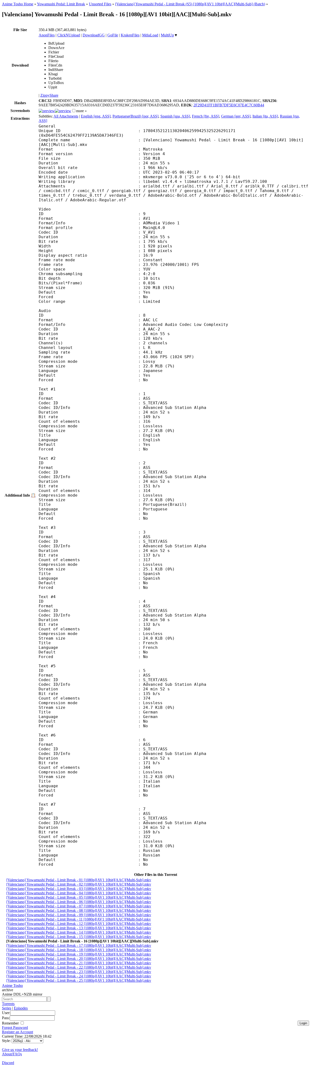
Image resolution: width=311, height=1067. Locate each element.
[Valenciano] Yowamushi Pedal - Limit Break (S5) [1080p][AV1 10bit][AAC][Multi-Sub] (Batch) (190, 4)
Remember (11, 1023)
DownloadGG (94, 35)
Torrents (8, 1004)
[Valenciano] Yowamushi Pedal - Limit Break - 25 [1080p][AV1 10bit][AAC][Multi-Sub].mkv (78, 980)
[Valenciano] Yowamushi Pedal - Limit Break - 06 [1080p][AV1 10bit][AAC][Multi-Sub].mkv (78, 902)
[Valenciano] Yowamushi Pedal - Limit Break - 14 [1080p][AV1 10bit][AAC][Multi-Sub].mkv (78, 932)
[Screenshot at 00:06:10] (63, 111)
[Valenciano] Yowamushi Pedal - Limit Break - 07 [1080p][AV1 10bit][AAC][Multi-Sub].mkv (78, 906)
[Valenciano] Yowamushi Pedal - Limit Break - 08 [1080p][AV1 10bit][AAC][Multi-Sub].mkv (78, 910)
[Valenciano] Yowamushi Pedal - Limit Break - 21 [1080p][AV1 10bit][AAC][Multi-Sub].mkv (78, 963)
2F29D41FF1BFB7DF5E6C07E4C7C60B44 (228, 105)
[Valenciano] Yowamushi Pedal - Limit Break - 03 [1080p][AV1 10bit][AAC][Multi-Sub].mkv (78, 889)
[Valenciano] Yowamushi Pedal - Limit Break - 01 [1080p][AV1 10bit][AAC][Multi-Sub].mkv (78, 880)
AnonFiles (47, 35)
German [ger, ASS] (236, 116)
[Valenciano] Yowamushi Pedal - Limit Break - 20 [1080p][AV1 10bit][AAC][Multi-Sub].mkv (78, 959)
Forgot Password (15, 1027)
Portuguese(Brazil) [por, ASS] (135, 116)
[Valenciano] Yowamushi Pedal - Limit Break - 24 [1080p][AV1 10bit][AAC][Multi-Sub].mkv (78, 976)
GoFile (112, 35)
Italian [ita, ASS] (265, 116)
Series (6, 1008)
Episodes (21, 1008)
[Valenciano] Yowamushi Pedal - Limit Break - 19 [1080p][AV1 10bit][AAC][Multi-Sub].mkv (78, 954)
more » (81, 111)
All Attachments (65, 116)
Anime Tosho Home (17, 4)
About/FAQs (12, 1054)
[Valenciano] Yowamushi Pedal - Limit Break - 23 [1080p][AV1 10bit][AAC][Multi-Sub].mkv (78, 972)
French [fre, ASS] (205, 116)
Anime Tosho (12, 985)
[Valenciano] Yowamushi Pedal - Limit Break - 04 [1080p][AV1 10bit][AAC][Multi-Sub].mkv (78, 893)
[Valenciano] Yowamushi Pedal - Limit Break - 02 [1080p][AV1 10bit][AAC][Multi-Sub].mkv (78, 884)
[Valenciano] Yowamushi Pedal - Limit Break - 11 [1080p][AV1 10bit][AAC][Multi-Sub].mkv (78, 919)
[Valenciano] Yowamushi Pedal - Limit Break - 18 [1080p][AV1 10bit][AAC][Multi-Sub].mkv (78, 950)
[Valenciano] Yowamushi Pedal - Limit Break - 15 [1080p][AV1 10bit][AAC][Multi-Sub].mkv (78, 937)
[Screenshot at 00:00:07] (47, 111)
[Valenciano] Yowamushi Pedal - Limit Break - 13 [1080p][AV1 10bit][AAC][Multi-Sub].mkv (78, 928)
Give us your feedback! (20, 1050)
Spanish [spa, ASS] (175, 116)
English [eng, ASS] (96, 116)
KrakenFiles (130, 35)
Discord (8, 1063)
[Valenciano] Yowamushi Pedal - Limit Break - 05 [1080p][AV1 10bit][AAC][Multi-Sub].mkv (78, 897)
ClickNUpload (68, 35)
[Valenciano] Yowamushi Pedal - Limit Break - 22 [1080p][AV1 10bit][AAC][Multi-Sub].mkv (78, 967)
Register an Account (17, 1032)
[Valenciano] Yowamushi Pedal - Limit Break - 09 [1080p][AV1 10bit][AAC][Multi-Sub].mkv (78, 915)
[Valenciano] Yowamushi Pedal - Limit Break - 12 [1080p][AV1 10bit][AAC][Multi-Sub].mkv (78, 924)
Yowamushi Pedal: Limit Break (61, 4)
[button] (73, 110)
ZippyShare (49, 95)
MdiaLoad (150, 35)
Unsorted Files (100, 4)
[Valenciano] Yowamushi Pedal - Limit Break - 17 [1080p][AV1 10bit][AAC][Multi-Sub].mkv (78, 945)
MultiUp (167, 35)
